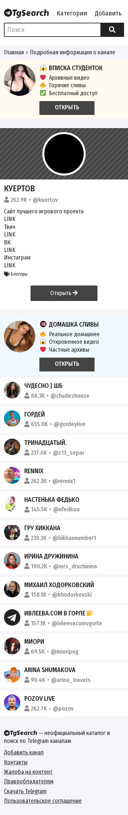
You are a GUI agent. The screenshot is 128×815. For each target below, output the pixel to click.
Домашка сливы (74, 324)
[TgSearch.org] (26, 13)
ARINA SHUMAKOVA (49, 670)
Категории (72, 13)
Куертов (19, 188)
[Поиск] (112, 30)
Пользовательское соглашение (43, 800)
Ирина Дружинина (51, 556)
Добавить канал (24, 752)
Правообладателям (28, 781)
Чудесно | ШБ (43, 386)
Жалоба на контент (28, 771)
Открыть (61, 293)
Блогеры (19, 274)
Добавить (108, 13)
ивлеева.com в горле (54, 613)
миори (34, 641)
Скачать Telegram (25, 791)
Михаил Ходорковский (59, 585)
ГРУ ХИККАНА (42, 528)
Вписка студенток (76, 68)
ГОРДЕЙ (34, 414)
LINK (9, 219)
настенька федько (51, 499)
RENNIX (33, 471)
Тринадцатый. (45, 443)
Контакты (16, 762)
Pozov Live (39, 698)
